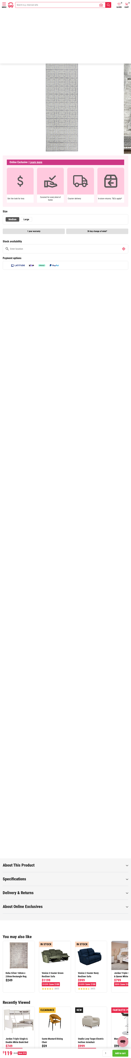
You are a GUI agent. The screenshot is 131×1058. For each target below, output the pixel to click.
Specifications (14, 879)
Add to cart (120, 1053)
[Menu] (4, 3)
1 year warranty (33, 231)
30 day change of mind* (97, 231)
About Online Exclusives (23, 906)
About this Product (18, 865)
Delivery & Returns (18, 892)
